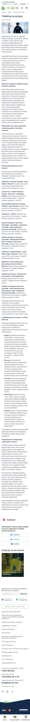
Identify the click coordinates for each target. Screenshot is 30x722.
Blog (9, 12)
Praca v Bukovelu (8, 645)
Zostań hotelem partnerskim (15, 606)
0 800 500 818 (8, 671)
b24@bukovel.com (10, 683)
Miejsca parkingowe (8, 629)
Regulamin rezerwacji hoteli (11, 611)
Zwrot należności (7, 659)
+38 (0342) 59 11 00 (10, 677)
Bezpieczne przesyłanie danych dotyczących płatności (12, 637)
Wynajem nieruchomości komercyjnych (15, 649)
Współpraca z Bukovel (9, 626)
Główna (4, 12)
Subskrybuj (23, 594)
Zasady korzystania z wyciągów (12, 622)
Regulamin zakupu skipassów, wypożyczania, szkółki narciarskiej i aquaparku (13, 616)
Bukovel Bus (6, 633)
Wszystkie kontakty (8, 686)
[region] (15, 718)
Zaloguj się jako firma (9, 663)
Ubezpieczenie (7, 656)
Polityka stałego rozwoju (10, 652)
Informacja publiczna (9, 641)
